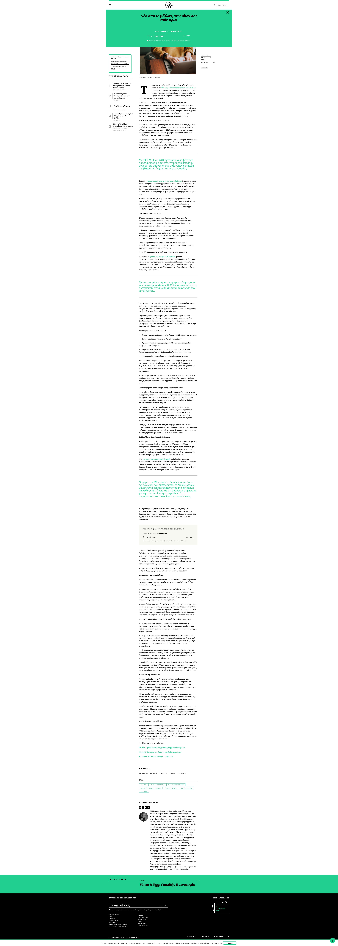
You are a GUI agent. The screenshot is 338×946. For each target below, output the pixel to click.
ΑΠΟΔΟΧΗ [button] (229, 943)
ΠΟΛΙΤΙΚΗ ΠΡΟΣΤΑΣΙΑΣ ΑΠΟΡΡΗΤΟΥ (119, 926)
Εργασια (144, 785)
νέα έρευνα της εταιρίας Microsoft (156, 459)
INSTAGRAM (218, 937)
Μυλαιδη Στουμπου (119, 130)
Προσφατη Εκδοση (221, 898)
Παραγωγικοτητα (157, 785)
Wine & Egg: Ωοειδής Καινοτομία (167, 885)
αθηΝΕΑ (142, 889)
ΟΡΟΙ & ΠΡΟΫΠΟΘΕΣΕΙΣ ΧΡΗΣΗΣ (118, 924)
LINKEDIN (204, 937)
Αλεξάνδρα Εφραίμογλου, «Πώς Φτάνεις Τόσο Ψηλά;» (123, 116)
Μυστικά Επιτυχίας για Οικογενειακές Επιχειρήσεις (160, 752)
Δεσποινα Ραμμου (119, 90)
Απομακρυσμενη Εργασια (151, 788)
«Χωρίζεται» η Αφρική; (121, 106)
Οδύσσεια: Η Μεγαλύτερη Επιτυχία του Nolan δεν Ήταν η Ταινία (122, 86)
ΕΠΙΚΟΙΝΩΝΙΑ (112, 922)
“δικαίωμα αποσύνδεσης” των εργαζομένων (178, 88)
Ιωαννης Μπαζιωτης (120, 110)
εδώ (221, 943)
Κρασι (198, 880)
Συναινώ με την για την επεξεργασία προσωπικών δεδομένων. (119, 68)
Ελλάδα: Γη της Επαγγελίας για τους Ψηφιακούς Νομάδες (162, 747)
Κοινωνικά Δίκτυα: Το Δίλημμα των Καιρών (156, 756)
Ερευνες (144, 791)
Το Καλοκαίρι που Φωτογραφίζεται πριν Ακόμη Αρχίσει (122, 96)
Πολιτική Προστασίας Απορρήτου (159, 541)
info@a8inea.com (143, 925)
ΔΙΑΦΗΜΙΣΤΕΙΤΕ (113, 920)
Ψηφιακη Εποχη (171, 788)
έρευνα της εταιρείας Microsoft (162, 256)
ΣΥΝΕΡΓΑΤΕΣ (112, 918)
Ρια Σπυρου (117, 100)
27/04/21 (143, 880)
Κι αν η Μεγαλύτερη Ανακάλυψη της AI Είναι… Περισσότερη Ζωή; (123, 126)
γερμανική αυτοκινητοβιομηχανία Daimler (164, 181)
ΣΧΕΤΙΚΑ (111, 916)
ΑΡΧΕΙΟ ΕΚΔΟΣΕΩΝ (114, 914)
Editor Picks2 (186, 788)
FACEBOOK (191, 937)
